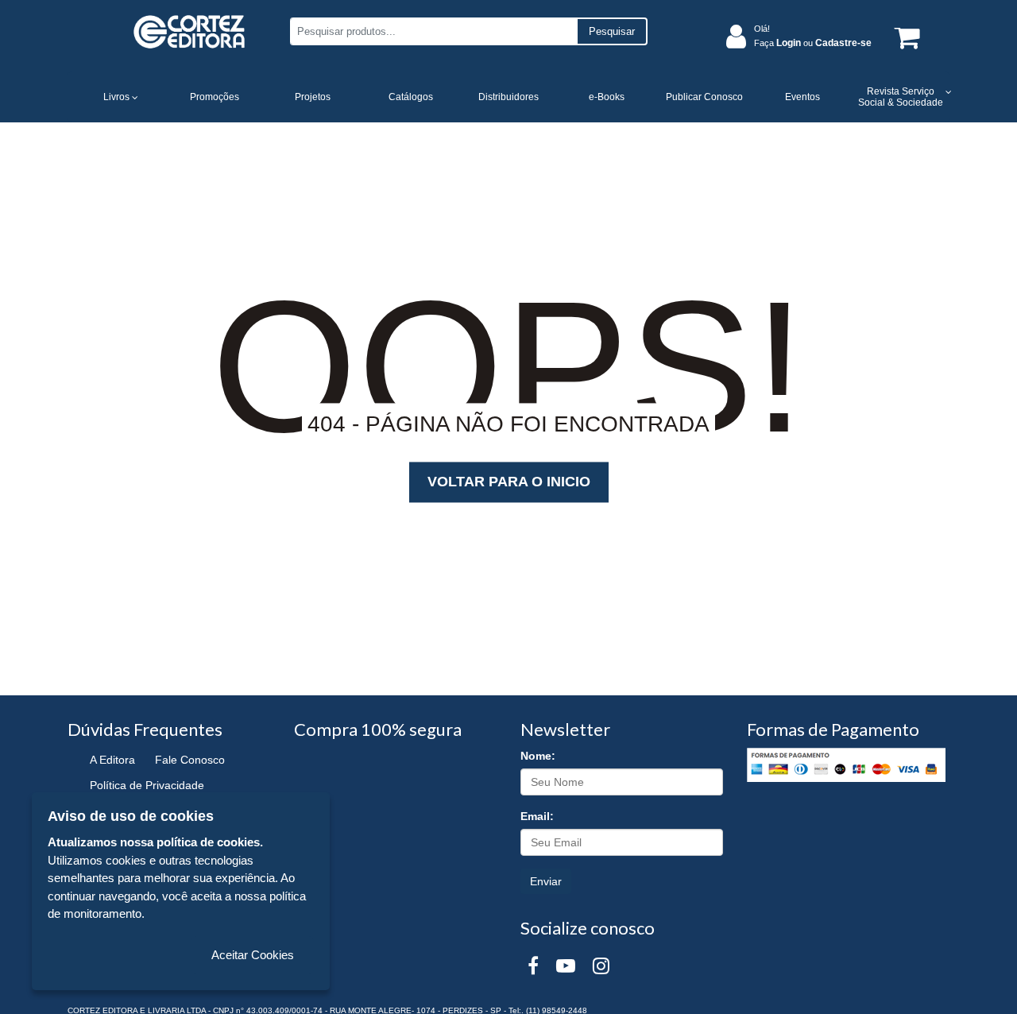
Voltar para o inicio (508, 482)
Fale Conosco (190, 759)
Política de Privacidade (147, 785)
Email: (537, 816)
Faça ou (813, 43)
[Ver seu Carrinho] (904, 37)
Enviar (546, 881)
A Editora (112, 759)
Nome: (537, 755)
